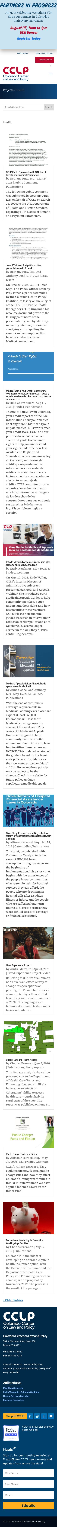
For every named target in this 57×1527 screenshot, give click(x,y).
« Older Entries (13, 1300)
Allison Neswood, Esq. (25, 842)
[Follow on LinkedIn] (30, 1416)
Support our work (45, 60)
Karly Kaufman (20, 568)
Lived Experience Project (18, 965)
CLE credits (26, 1162)
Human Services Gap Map (16, 1396)
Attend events (22, 53)
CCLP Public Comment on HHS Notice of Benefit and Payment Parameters (26, 174)
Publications (14, 187)
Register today (28, 38)
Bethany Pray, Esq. (22, 178)
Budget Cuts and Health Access (21, 1059)
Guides (19, 407)
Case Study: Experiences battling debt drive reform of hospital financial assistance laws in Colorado (28, 836)
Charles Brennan (21, 1063)
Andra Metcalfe (20, 969)
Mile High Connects (13, 1388)
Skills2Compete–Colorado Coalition (21, 1392)
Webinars (22, 572)
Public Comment (25, 182)
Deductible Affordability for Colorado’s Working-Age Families (24, 1242)
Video (11, 572)
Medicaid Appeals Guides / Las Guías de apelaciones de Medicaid (26, 685)
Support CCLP (15, 1416)
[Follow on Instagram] (37, 1416)
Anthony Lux (15, 276)
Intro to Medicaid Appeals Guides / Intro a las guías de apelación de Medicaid (28, 563)
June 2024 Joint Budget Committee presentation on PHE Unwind (23, 267)
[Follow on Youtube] (51, 1416)
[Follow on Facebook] (44, 1416)
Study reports (35, 1067)
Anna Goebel (19, 690)
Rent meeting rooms (44, 53)
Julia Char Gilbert (22, 403)
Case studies (22, 846)
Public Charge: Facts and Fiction (21, 1154)
